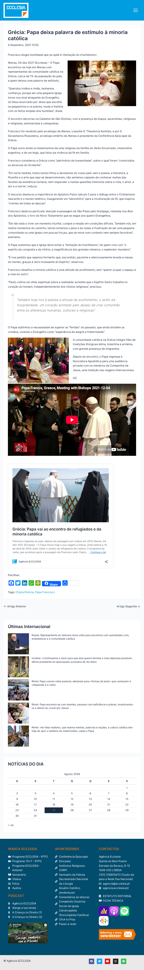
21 (108, 804)
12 (72, 799)
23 (17, 810)
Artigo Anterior (15, 606)
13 (90, 799)
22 (127, 804)
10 (35, 799)
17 (35, 804)
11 (54, 799)
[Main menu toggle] (135, 10)
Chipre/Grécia (24, 592)
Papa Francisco (45, 592)
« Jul (10, 825)
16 (17, 804)
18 (53, 804)
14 (108, 799)
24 (35, 810)
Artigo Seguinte (128, 606)
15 (127, 799)
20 (90, 804)
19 (72, 804)
